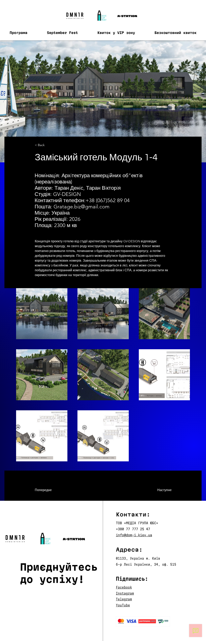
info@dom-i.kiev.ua (134, 535)
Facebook (124, 587)
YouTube (123, 605)
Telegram (124, 599)
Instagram (125, 593)
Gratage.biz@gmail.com (81, 207)
